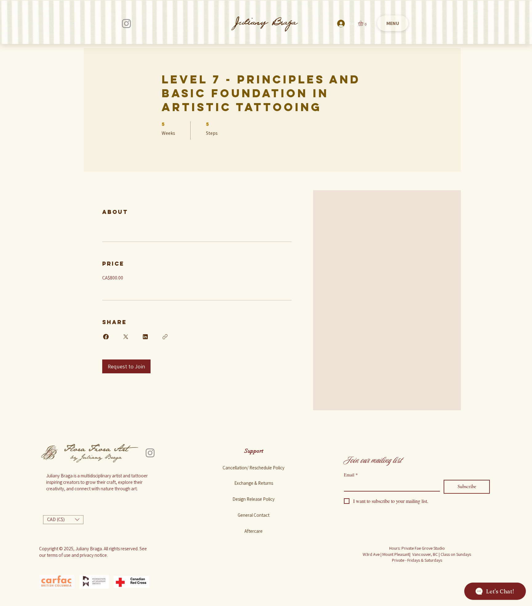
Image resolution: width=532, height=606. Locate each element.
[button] (363, 23)
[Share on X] (125, 336)
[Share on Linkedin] (145, 336)
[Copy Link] (165, 336)
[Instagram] (126, 24)
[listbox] (63, 519)
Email (351, 474)
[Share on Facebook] (106, 336)
